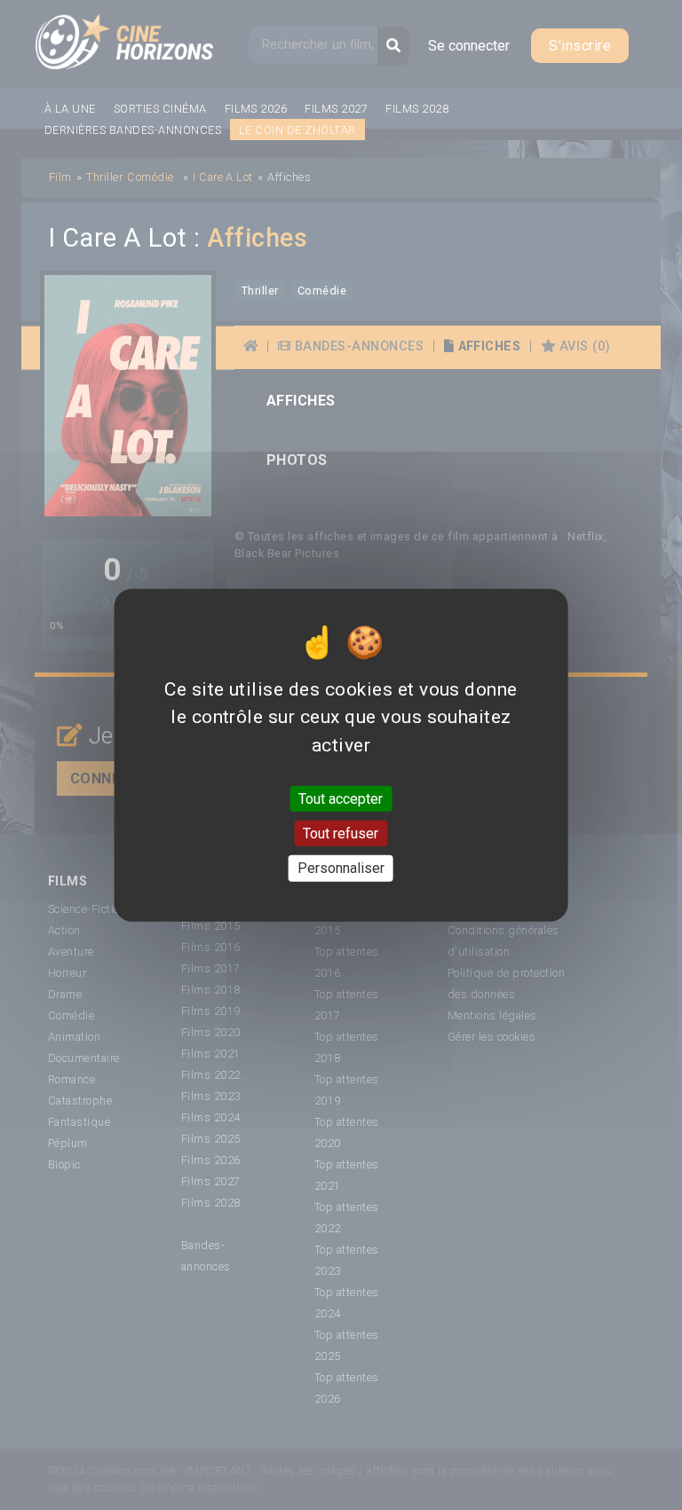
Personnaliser (341, 868)
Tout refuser (340, 833)
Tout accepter (340, 798)
